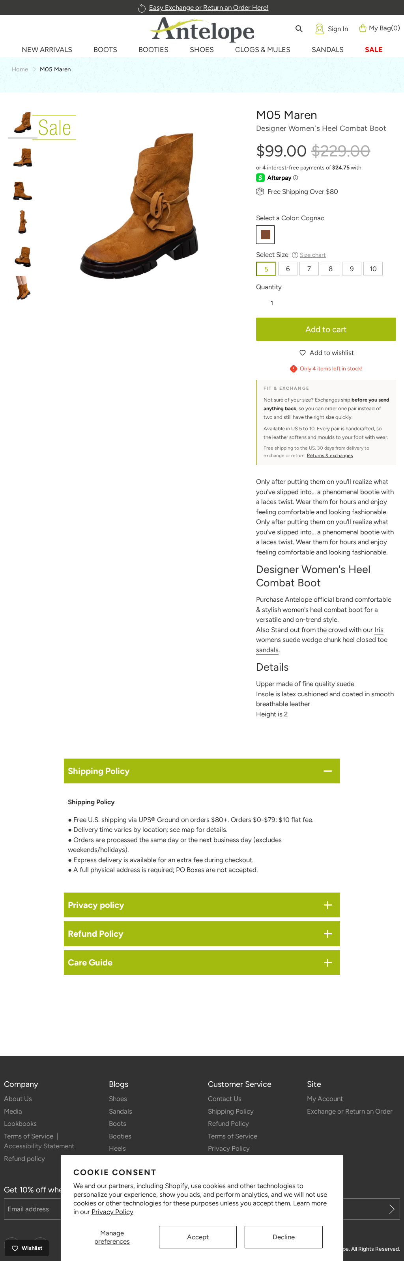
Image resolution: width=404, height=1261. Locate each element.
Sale (374, 49)
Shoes (118, 1099)
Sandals (120, 1111)
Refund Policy (228, 1123)
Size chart (313, 255)
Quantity (269, 287)
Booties (120, 1136)
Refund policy (24, 1158)
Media (13, 1111)
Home (20, 69)
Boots (117, 1123)
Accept (198, 1237)
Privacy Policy (112, 1212)
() (384, 28)
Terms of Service (29, 1136)
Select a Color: (290, 218)
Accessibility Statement (39, 1146)
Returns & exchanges (330, 455)
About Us (18, 1099)
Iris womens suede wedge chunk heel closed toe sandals (321, 640)
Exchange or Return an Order (350, 1111)
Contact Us (224, 1099)
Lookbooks (20, 1123)
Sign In (338, 29)
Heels (117, 1148)
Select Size (291, 255)
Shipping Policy (231, 1111)
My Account (325, 1099)
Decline (284, 1237)
